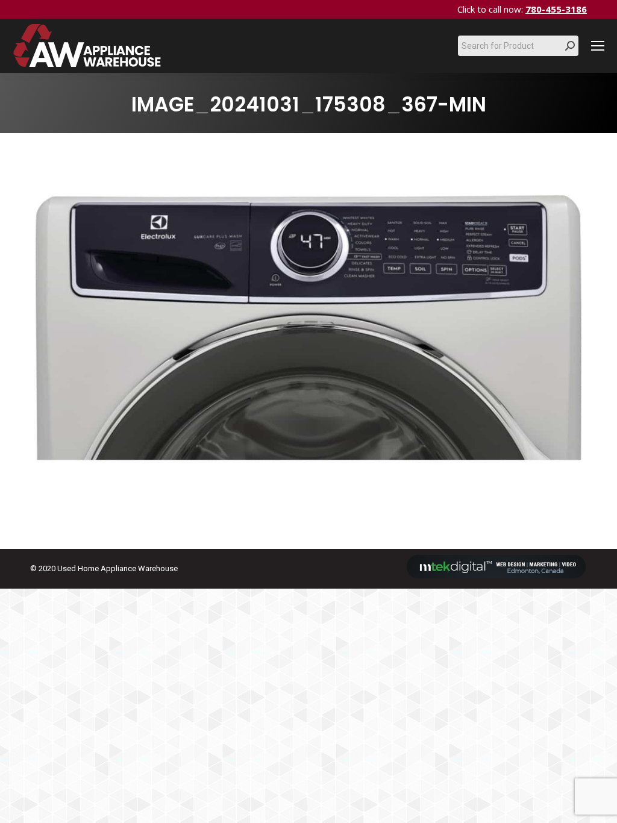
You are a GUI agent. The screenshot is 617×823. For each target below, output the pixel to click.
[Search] (570, 46)
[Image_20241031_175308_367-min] (308, 338)
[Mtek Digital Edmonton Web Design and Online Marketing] (496, 575)
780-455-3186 (556, 9)
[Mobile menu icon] (597, 46)
